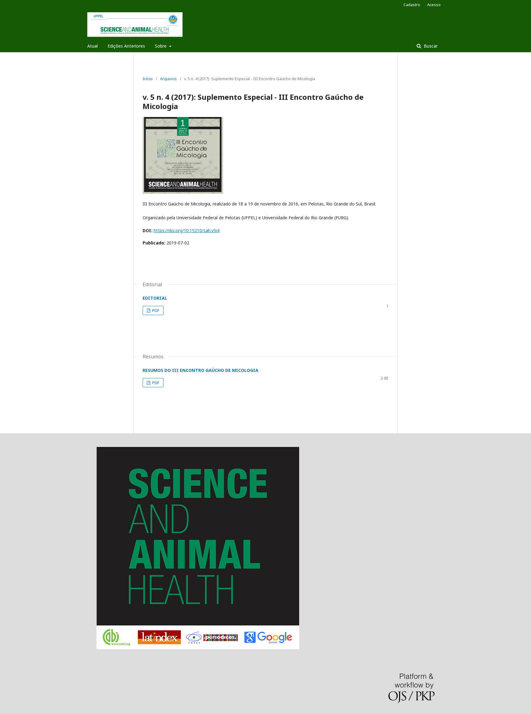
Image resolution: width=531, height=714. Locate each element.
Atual (92, 46)
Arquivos (168, 78)
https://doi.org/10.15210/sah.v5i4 (186, 230)
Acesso (434, 4)
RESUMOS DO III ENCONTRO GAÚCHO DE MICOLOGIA (200, 370)
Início (148, 78)
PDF (155, 310)
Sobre (161, 46)
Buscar (430, 46)
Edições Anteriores (126, 46)
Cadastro (411, 4)
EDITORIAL (155, 298)
